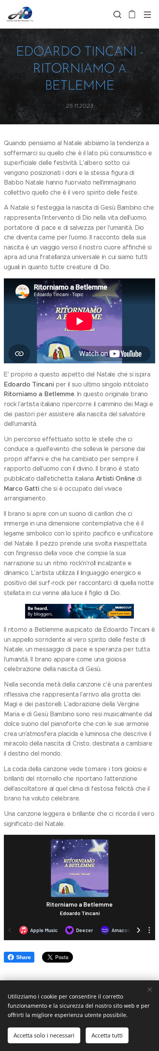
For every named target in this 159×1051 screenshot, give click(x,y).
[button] (116, 14)
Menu (147, 14)
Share (23, 957)
